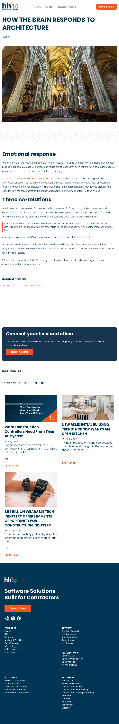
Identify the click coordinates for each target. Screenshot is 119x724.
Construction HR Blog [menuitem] (72, 686)
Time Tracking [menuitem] (11, 643)
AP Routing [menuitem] (9, 646)
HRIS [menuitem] (6, 634)
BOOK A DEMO (19, 352)
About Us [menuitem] (66, 701)
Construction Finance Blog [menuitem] (75, 689)
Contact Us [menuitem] (67, 680)
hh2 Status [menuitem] (67, 643)
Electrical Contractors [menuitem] (15, 689)
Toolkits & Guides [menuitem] (70, 683)
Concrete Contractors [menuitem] (15, 686)
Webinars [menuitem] (66, 695)
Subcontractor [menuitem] (11, 683)
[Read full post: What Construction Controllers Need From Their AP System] (31, 421)
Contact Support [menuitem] (70, 631)
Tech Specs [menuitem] (68, 640)
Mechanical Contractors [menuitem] (16, 692)
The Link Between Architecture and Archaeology (21, 285)
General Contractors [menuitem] (14, 680)
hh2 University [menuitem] (69, 634)
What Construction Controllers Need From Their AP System (30, 431)
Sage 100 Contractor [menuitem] (72, 658)
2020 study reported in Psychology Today (29, 178)
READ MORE (11, 465)
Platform (38, 7)
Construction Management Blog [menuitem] (78, 692)
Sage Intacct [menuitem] (68, 661)
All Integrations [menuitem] (69, 664)
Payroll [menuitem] (7, 631)
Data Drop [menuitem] (9, 652)
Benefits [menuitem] (8, 637)
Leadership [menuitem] (67, 704)
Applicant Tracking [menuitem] (13, 640)
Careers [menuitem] (66, 698)
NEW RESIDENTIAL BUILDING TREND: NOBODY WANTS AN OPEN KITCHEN (86, 429)
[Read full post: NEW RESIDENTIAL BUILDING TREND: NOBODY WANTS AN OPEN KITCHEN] (88, 419)
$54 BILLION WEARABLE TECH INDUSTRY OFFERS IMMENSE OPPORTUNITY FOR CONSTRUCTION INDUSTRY (29, 518)
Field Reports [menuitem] (10, 649)
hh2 (7, 459)
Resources (61, 7)
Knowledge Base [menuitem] (70, 637)
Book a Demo (18, 608)
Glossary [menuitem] (66, 707)
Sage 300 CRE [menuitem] (69, 655)
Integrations (49, 7)
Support (72, 7)
